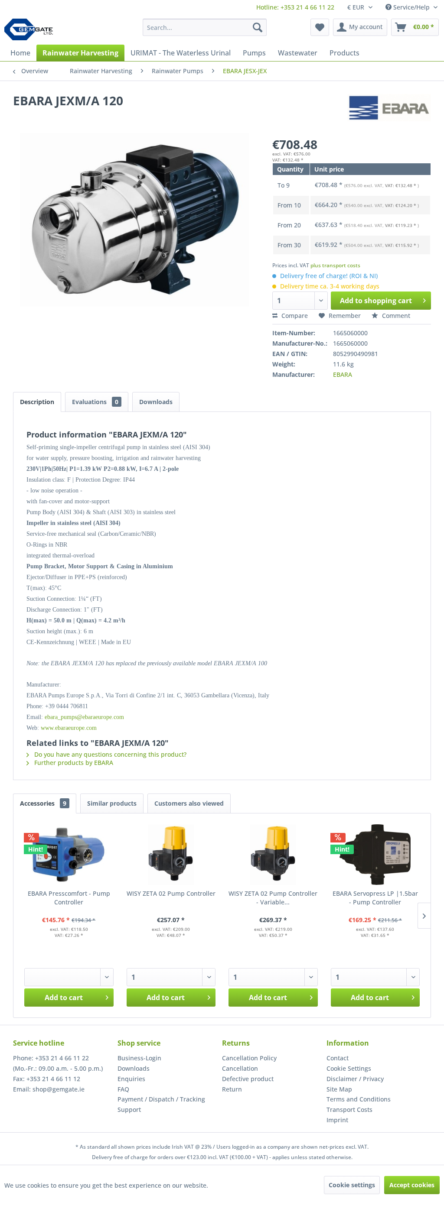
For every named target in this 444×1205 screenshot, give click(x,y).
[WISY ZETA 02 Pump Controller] (171, 854)
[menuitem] (295, 7)
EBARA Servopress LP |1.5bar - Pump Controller (375, 897)
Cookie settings (352, 1185)
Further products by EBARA (73, 762)
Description (37, 402)
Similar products (112, 803)
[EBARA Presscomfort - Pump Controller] (69, 854)
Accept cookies (411, 1185)
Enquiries (131, 1079)
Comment (395, 315)
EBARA (342, 374)
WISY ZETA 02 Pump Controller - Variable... (273, 897)
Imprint (337, 1120)
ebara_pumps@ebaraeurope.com (84, 717)
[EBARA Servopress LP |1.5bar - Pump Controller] (375, 854)
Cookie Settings (348, 1068)
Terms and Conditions (358, 1099)
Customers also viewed (189, 803)
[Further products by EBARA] (389, 109)
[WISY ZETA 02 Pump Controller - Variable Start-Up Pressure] (273, 854)
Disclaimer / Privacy (355, 1079)
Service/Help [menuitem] (411, 7)
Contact (337, 1058)
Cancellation (240, 1068)
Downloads (156, 402)
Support (129, 1109)
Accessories (43, 803)
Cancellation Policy (249, 1058)
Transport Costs (349, 1109)
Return (232, 1089)
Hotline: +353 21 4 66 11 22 (295, 7)
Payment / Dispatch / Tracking (161, 1099)
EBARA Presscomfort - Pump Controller (69, 897)
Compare (294, 315)
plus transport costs (335, 265)
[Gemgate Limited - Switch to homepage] (31, 29)
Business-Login (139, 1058)
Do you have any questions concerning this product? (109, 754)
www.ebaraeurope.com (69, 728)
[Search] (257, 27)
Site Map (339, 1089)
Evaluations (95, 402)
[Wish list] (319, 27)
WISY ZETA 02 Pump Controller (171, 893)
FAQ (123, 1089)
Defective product (248, 1079)
